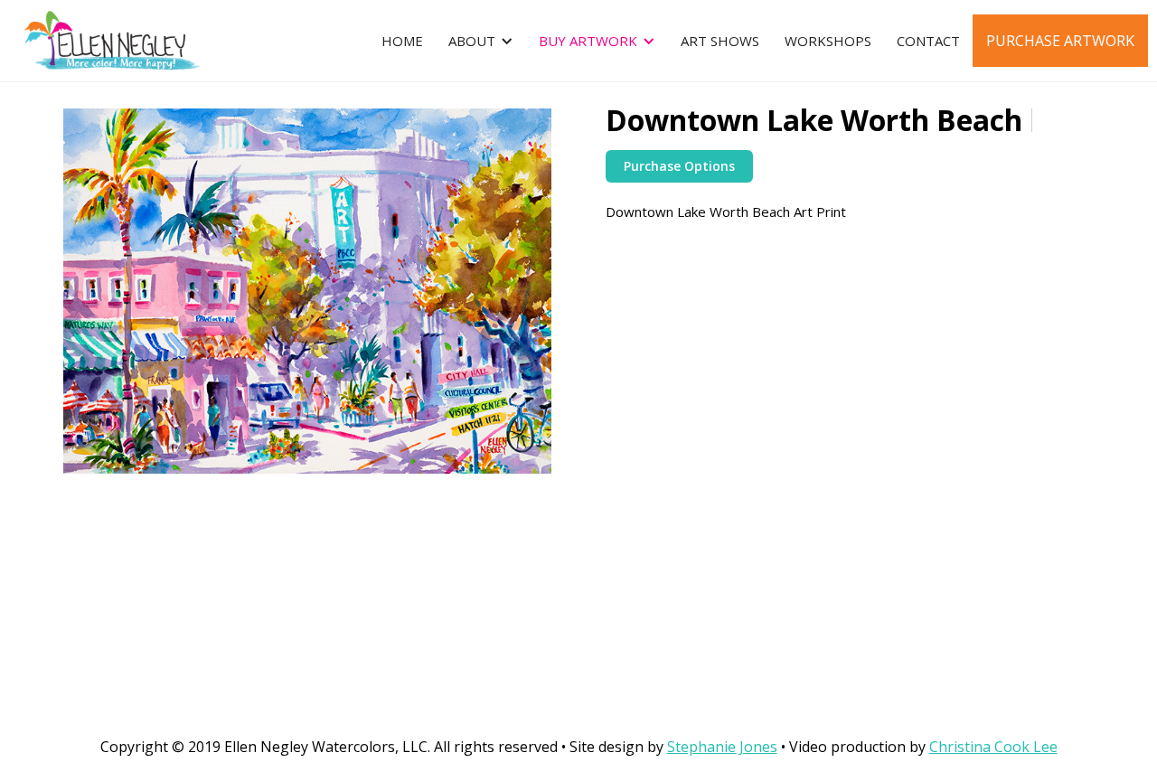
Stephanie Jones (722, 747)
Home (402, 41)
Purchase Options (679, 165)
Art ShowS (720, 41)
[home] (101, 40)
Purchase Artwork (1060, 41)
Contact (928, 41)
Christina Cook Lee (993, 747)
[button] (481, 40)
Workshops (828, 41)
